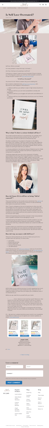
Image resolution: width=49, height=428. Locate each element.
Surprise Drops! (28, 396)
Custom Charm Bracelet (17, 404)
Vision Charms (28, 404)
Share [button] (8, 349)
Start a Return (40, 403)
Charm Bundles (28, 400)
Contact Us (41, 406)
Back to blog (25, 354)
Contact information (25, 426)
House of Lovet (12, 425)
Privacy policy (25, 425)
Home (4, 7)
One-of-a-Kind (28, 412)
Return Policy (40, 398)
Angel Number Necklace (17, 409)
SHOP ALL (29, 392)
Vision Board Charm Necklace (18, 398)
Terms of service (33, 425)
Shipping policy (40, 425)
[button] (2, 4)
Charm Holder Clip (18, 414)
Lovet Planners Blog (11, 7)
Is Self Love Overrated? (23, 7)
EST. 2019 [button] (6, 393)
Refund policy (19, 425)
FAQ (39, 392)
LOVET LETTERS (28, 416)
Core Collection (29, 408)
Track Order (41, 395)
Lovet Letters (18, 394)
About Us (40, 409)
